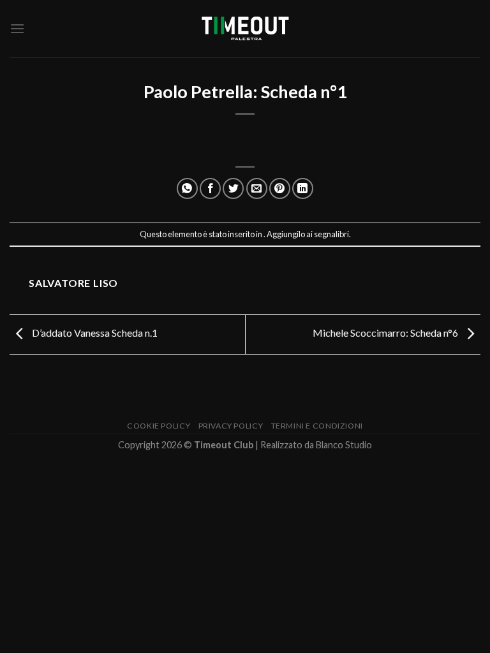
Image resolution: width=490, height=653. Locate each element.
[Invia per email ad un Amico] (256, 188)
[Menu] (17, 28)
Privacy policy (231, 425)
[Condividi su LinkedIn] (302, 188)
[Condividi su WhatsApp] (187, 188)
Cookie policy (158, 425)
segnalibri (331, 234)
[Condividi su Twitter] (233, 188)
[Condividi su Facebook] (210, 188)
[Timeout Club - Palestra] (245, 29)
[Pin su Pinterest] (279, 188)
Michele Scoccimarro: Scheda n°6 (386, 332)
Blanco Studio (344, 444)
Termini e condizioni (317, 425)
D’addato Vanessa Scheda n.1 (94, 332)
